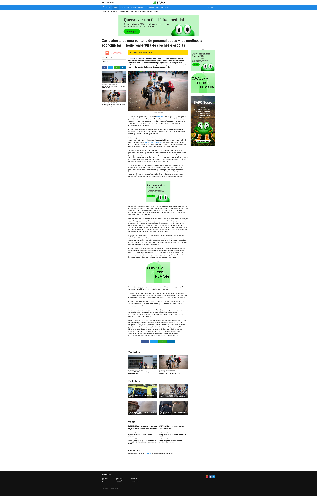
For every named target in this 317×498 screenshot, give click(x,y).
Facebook (148, 453)
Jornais (112, 2)
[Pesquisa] (208, 7)
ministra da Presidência (153, 142)
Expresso (159, 117)
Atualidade (105, 61)
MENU (103, 2)
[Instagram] (207, 476)
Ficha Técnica (105, 488)
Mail (108, 2)
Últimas (131, 421)
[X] (213, 476)
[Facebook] (210, 476)
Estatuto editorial (114, 488)
